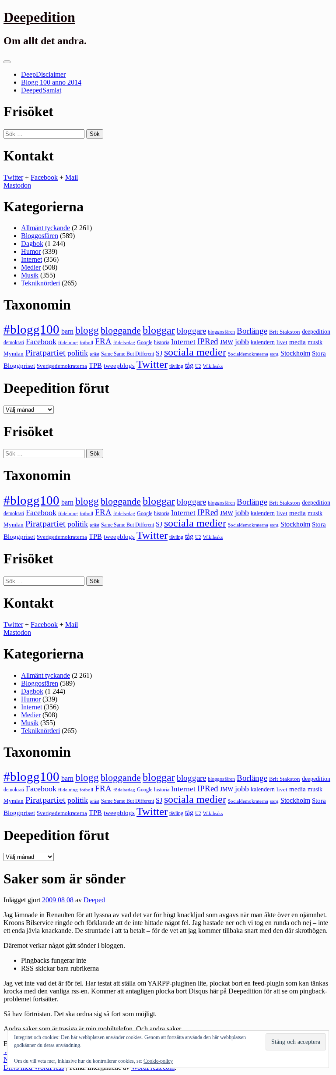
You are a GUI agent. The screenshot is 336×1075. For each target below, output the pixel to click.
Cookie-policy (158, 1061)
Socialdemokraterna (248, 354)
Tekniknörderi (40, 283)
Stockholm (295, 353)
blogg (87, 330)
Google (144, 342)
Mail (71, 177)
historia (161, 342)
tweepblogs (119, 365)
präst (94, 353)
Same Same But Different (127, 354)
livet (281, 342)
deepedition (316, 331)
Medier (31, 267)
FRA (103, 341)
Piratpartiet (45, 352)
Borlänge (252, 330)
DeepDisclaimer (43, 74)
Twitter (13, 177)
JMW (226, 342)
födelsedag (124, 342)
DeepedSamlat (41, 90)
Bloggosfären (39, 235)
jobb (242, 341)
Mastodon (17, 185)
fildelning (68, 342)
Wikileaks (213, 366)
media (297, 341)
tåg (189, 365)
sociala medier (195, 352)
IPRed (207, 341)
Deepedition (39, 17)
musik (315, 342)
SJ (159, 353)
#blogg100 (32, 329)
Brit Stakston (284, 331)
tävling (176, 366)
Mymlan (14, 354)
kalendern (263, 341)
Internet (31, 259)
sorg (274, 353)
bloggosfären (221, 332)
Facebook (44, 177)
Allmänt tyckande (45, 227)
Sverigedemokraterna (62, 366)
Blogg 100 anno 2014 (51, 82)
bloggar (159, 330)
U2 (198, 366)
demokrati (14, 342)
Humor (31, 251)
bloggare (191, 330)
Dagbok (32, 243)
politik (77, 353)
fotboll (86, 342)
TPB (95, 366)
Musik (29, 275)
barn (67, 331)
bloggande (121, 330)
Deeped (94, 900)
